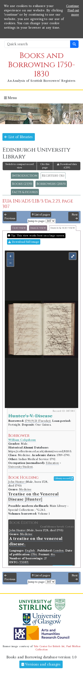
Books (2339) (22, 184)
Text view (19, 228)
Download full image (25, 241)
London (58, 550)
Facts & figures (25, 192)
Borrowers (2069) (51, 184)
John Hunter (17, 481)
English (30, 550)
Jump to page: (36, 221)
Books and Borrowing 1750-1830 (41, 65)
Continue (72, 6)
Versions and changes (42, 664)
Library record (63, 478)
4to (53, 554)
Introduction (24, 175)
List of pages (42, 214)
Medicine (25, 489)
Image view (38, 228)
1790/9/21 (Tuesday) (38, 420)
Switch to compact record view (19, 166)
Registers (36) (53, 175)
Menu (12, 97)
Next (75, 214)
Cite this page (45, 166)
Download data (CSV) (68, 166)
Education (52, 462)
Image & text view (62, 228)
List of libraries (20, 137)
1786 (34, 554)
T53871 (23, 562)
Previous (9, 218)
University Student (20, 466)
